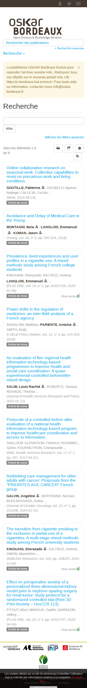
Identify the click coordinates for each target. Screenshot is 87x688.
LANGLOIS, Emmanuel (25, 281)
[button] (69, 3)
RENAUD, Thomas (21, 391)
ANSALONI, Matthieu (22, 324)
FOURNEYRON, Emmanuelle (40, 448)
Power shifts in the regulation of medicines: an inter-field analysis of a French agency (40, 313)
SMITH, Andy (16, 329)
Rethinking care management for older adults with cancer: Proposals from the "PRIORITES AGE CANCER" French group (41, 483)
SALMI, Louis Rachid (23, 386)
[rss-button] (77, 156)
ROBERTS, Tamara (61, 386)
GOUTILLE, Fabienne (23, 188)
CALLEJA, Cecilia (34, 192)
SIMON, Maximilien (21, 554)
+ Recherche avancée (69, 48)
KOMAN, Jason (25, 233)
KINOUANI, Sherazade (24, 275)
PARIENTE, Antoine (56, 324)
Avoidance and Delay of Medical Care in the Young (43, 218)
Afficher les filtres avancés (64, 137)
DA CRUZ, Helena (57, 275)
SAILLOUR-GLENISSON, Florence (33, 443)
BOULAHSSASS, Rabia (25, 501)
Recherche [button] (13, 53)
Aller (9, 128)
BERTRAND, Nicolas (58, 496)
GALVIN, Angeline (21, 496)
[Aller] (81, 43)
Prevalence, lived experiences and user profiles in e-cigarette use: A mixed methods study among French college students (42, 263)
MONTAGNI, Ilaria (20, 227)
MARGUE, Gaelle (42, 610)
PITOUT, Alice (17, 610)
